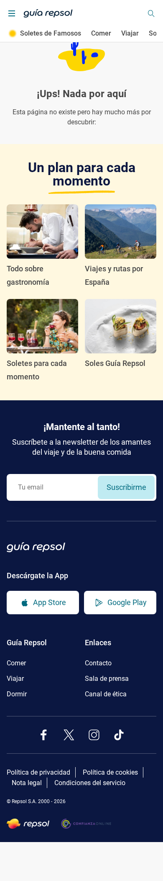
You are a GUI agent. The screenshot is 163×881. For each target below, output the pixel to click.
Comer (101, 33)
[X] (69, 735)
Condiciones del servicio (89, 783)
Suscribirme (126, 487)
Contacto (98, 663)
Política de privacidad (38, 772)
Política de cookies (110, 772)
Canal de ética (106, 694)
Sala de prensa (107, 679)
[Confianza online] (86, 824)
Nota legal (27, 783)
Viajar (130, 33)
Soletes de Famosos (50, 33)
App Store (49, 602)
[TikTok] (119, 735)
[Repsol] (28, 824)
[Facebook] (44, 735)
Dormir (17, 694)
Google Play (127, 602)
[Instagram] (94, 735)
